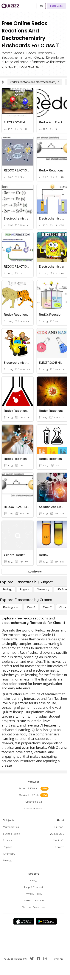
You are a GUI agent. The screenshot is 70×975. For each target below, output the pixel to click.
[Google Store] (46, 921)
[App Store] (23, 921)
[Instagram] (45, 959)
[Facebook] (38, 959)
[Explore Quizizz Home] (10, 6)
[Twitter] (32, 959)
